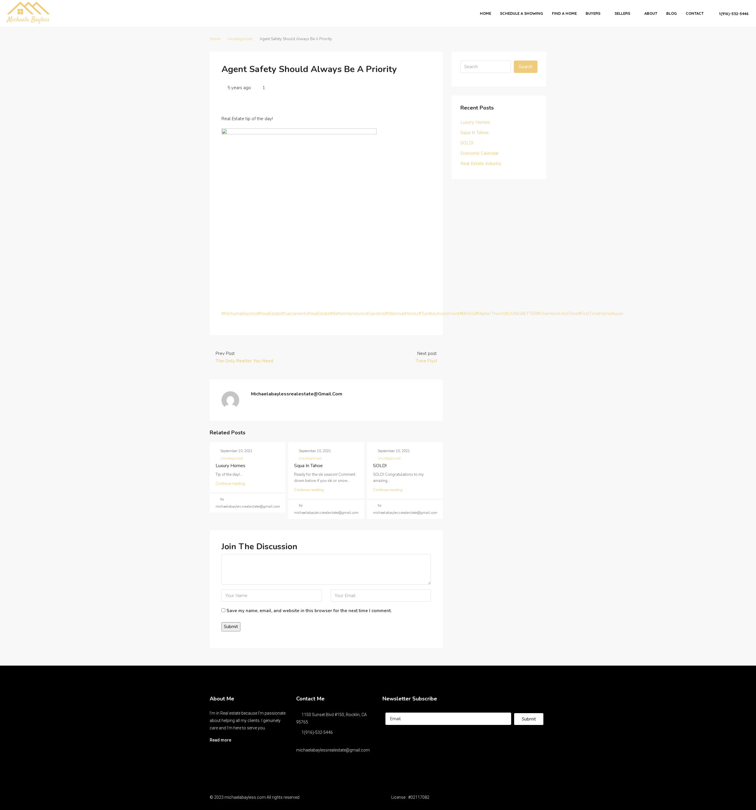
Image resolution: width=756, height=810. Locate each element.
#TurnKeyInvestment (439, 314)
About (650, 13)
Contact (695, 13)
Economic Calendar (479, 153)
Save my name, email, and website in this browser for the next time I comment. (309, 611)
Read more (220, 740)
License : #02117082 (410, 797)
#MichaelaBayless (239, 314)
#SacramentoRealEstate (305, 314)
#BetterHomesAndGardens (357, 314)
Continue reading (230, 483)
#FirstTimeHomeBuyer (600, 314)
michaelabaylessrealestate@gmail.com (333, 750)
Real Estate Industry (480, 164)
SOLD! (380, 465)
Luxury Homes (230, 465)
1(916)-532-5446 (733, 13)
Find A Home (564, 13)
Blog (671, 13)
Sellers (622, 13)
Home (485, 13)
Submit (529, 719)
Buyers (593, 13)
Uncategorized (239, 39)
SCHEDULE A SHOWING (521, 13)
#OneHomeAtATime (557, 314)
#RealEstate (269, 314)
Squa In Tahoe (308, 465)
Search (525, 67)
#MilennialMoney (401, 314)
